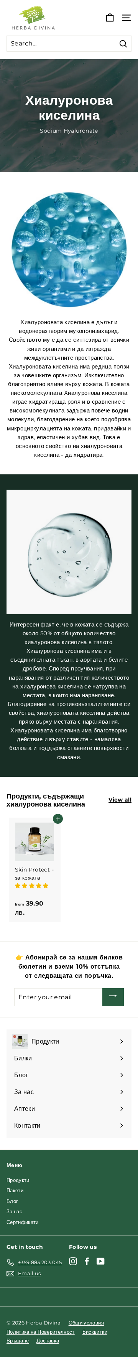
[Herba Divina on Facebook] (87, 1261)
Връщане (18, 1341)
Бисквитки (94, 1332)
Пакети (15, 1190)
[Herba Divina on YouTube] (101, 1261)
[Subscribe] (113, 997)
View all (119, 799)
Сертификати (23, 1222)
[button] (32, 885)
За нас (14, 1211)
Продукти (18, 1180)
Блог (12, 1201)
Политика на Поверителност (41, 1332)
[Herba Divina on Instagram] (73, 1261)
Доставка (47, 1341)
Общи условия (86, 1323)
